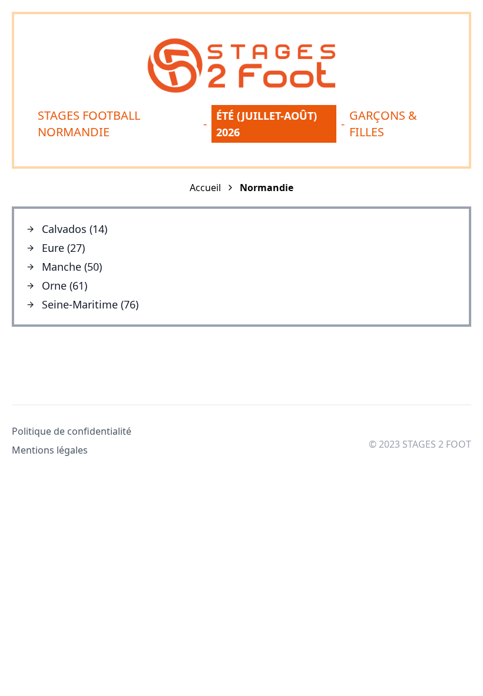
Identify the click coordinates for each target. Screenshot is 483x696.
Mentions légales (50, 450)
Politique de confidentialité (71, 431)
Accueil (205, 187)
